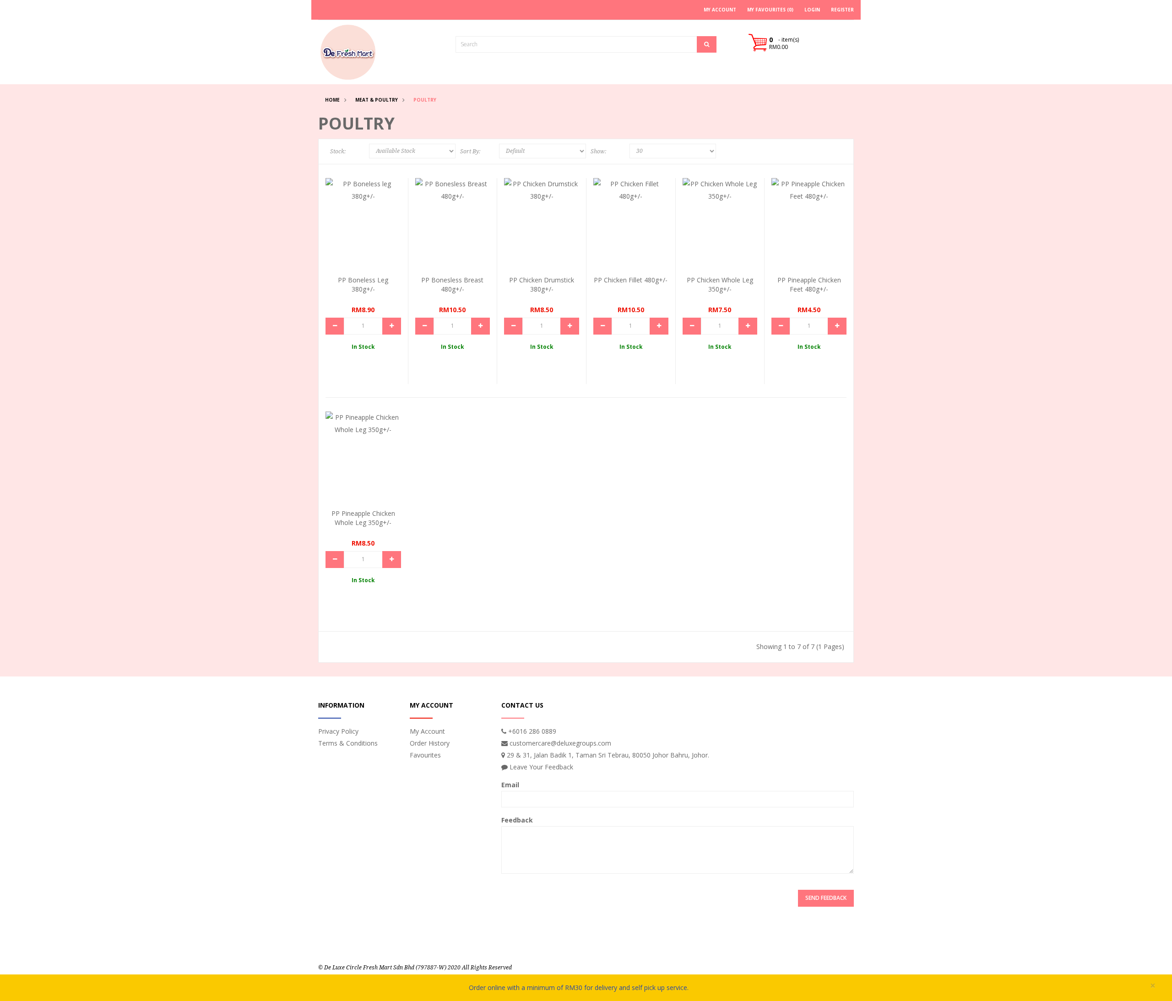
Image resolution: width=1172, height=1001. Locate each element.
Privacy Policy (338, 731)
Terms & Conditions (348, 743)
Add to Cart (360, 219)
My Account (427, 731)
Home (332, 100)
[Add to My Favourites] (386, 237)
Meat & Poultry (376, 100)
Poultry (424, 100)
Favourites (425, 755)
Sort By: (470, 151)
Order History (430, 743)
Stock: (338, 151)
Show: (598, 151)
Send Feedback (825, 898)
